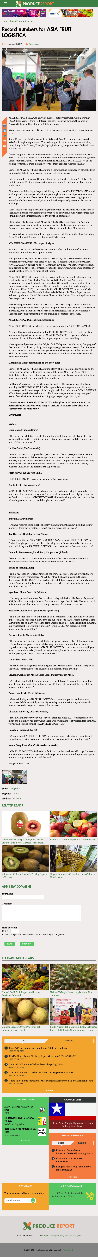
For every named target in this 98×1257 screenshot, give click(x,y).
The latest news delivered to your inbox (24, 1193)
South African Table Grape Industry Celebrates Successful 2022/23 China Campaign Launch (73, 1028)
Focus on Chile (72, 1100)
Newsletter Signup (73, 1235)
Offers (61, 1143)
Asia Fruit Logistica (14, 1124)
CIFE (6, 1113)
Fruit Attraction (12, 1135)
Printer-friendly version (4, 140)
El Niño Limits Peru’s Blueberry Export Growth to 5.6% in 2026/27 (42, 1056)
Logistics (15, 788)
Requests (82, 1143)
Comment (8, 903)
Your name (7, 893)
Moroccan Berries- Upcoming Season (74, 1153)
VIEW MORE (49, 1091)
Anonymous (34, 44)
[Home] (34, 3)
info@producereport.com (52, 1235)
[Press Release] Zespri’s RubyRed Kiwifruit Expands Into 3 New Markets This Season (23, 841)
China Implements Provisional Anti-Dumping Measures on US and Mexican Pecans (51, 1080)
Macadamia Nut (64, 1169)
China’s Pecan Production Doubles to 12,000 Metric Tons (38, 1047)
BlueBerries (62, 1161)
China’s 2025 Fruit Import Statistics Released (73, 839)
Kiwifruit (28, 20)
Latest (24, 1041)
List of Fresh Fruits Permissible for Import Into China (67, 1195)
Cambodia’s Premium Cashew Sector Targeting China (36, 1064)
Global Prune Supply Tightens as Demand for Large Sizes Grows (73, 1125)
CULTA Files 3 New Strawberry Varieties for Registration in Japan (41, 1072)
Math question (10, 927)
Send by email (4, 145)
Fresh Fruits (16, 20)
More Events (25, 1141)
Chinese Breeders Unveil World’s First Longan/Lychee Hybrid (21, 1028)
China (16, 793)
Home (5, 20)
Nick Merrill (68, 1250)
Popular (69, 1041)
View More (73, 1177)
